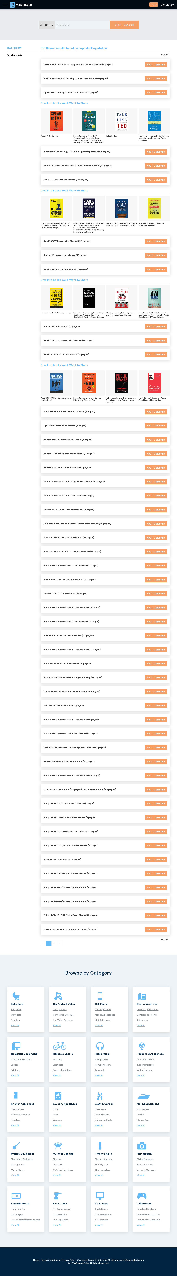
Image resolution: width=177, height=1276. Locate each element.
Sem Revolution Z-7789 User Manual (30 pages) (70, 579)
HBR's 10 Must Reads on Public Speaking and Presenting (152, 399)
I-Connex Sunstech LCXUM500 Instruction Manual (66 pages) (77, 523)
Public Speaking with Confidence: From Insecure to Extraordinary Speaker (121, 400)
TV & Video (101, 1203)
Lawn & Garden (104, 1104)
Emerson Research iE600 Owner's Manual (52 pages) (72, 551)
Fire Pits (57, 1159)
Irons (55, 1114)
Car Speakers (60, 1009)
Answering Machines (147, 1009)
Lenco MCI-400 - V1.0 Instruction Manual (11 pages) (72, 691)
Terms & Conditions (50, 1260)
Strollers (15, 1020)
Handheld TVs (18, 1209)
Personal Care (103, 1153)
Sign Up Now (167, 4)
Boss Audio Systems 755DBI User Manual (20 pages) (72, 649)
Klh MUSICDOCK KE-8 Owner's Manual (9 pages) (69, 411)
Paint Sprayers (60, 1219)
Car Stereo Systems (63, 1014)
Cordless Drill (60, 1214)
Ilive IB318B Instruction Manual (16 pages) (66, 269)
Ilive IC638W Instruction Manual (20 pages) (67, 241)
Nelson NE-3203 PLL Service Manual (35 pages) (69, 761)
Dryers (56, 1109)
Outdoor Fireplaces (63, 1169)
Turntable (100, 1070)
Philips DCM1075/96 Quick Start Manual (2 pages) (70, 887)
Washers (57, 1119)
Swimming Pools (103, 1119)
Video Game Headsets (148, 1219)
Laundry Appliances (65, 1104)
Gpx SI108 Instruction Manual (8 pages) (65, 425)
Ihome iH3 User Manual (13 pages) (62, 326)
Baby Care (17, 1004)
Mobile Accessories (105, 1014)
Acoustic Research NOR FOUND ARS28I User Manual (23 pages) (78, 165)
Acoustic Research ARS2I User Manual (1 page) (69, 495)
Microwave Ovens (20, 1114)
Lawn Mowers (102, 1114)
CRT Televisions (103, 1214)
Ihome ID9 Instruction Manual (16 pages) (65, 255)
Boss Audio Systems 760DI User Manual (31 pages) (71, 565)
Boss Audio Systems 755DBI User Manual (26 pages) (72, 607)
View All (15, 1025)
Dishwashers (17, 1109)
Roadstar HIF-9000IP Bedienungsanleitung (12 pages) (73, 677)
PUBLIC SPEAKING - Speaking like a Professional (56, 399)
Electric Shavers (103, 1159)
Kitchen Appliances (22, 1104)
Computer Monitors (21, 1059)
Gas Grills (58, 1164)
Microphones (18, 1164)
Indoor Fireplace (145, 1064)
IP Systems (142, 1020)
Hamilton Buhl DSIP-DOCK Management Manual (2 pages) (75, 747)
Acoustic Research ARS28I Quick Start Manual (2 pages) (74, 481)
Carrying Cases (103, 1009)
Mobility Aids (101, 1164)
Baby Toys (16, 1009)
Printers (15, 1070)
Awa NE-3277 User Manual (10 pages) (64, 705)
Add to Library (156, 64)
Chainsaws (100, 1109)
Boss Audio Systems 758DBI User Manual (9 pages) (71, 719)
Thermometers (102, 1169)
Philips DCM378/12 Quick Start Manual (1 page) (69, 803)
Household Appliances (150, 1054)
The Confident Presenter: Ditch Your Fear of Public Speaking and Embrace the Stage (55, 225)
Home (36, 1260)
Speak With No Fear (49, 136)
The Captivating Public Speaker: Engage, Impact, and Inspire (120, 314)
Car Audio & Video (64, 1004)
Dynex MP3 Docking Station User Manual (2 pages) (71, 92)
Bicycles (57, 1059)
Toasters (15, 1119)
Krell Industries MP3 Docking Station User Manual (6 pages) (76, 78)
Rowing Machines (62, 1070)
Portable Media (14, 55)
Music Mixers (18, 1169)
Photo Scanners (145, 1164)
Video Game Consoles (148, 1214)
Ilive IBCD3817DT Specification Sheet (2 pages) (69, 453)
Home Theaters (103, 1064)
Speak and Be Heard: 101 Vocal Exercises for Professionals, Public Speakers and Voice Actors (154, 315)
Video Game (144, 1203)
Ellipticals (58, 1064)
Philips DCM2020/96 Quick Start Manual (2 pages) (71, 831)
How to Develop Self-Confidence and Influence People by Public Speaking (154, 138)
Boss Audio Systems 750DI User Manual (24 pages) (71, 621)
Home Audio (102, 1054)
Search (124, 24)
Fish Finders (143, 1109)
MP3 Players (17, 1214)
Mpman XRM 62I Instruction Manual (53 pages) (69, 537)
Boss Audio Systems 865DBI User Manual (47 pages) (72, 775)
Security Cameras (146, 1169)
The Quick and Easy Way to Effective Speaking (151, 224)
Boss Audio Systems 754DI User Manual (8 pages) (70, 733)
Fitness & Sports (63, 1054)
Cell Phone (101, 1004)
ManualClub (21, 4)
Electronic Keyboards (22, 1159)
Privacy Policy (69, 1260)
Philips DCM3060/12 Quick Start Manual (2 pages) (70, 873)
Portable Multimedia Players (25, 1219)
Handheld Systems (146, 1209)
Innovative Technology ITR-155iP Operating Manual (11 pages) (77, 151)
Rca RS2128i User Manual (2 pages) (62, 859)
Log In (153, 4)
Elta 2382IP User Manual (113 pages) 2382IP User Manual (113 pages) (80, 789)
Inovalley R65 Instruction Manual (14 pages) (67, 663)
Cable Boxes (101, 1209)
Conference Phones (147, 1014)
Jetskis (140, 1114)
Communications (147, 1004)
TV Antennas (101, 1219)
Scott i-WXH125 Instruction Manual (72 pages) (69, 509)
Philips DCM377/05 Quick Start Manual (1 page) (69, 817)
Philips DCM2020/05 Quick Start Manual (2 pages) (71, 845)
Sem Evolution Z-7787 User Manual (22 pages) (69, 635)
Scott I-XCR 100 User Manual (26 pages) (65, 593)
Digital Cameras (145, 1159)
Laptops (15, 1064)
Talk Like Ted (111, 136)
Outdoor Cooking (63, 1153)
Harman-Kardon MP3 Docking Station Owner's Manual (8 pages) (78, 64)
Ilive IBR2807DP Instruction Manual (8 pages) (68, 439)
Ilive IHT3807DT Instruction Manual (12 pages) (68, 340)
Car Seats (16, 1014)
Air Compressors (61, 1209)
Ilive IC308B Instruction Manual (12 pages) (66, 354)
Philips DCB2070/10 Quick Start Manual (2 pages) (70, 901)
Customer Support (86, 1260)
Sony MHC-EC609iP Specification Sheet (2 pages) (71, 929)
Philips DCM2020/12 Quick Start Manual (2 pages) (71, 915)
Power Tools (60, 1203)
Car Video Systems (63, 1020)
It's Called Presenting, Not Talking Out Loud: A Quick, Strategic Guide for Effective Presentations (88, 315)
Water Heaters (144, 1070)
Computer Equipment (24, 1054)
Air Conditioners (145, 1059)
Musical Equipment (22, 1153)
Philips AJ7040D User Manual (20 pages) (66, 179)
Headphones (101, 1059)
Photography (144, 1153)
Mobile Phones (102, 1020)
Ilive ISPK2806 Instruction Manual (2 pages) (67, 467)
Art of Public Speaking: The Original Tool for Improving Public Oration (121, 224)
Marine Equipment (148, 1104)
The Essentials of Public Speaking (56, 313)
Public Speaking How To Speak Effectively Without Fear (87, 399)
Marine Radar (143, 1119)
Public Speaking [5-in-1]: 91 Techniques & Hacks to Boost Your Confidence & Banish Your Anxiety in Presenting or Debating (88, 139)
